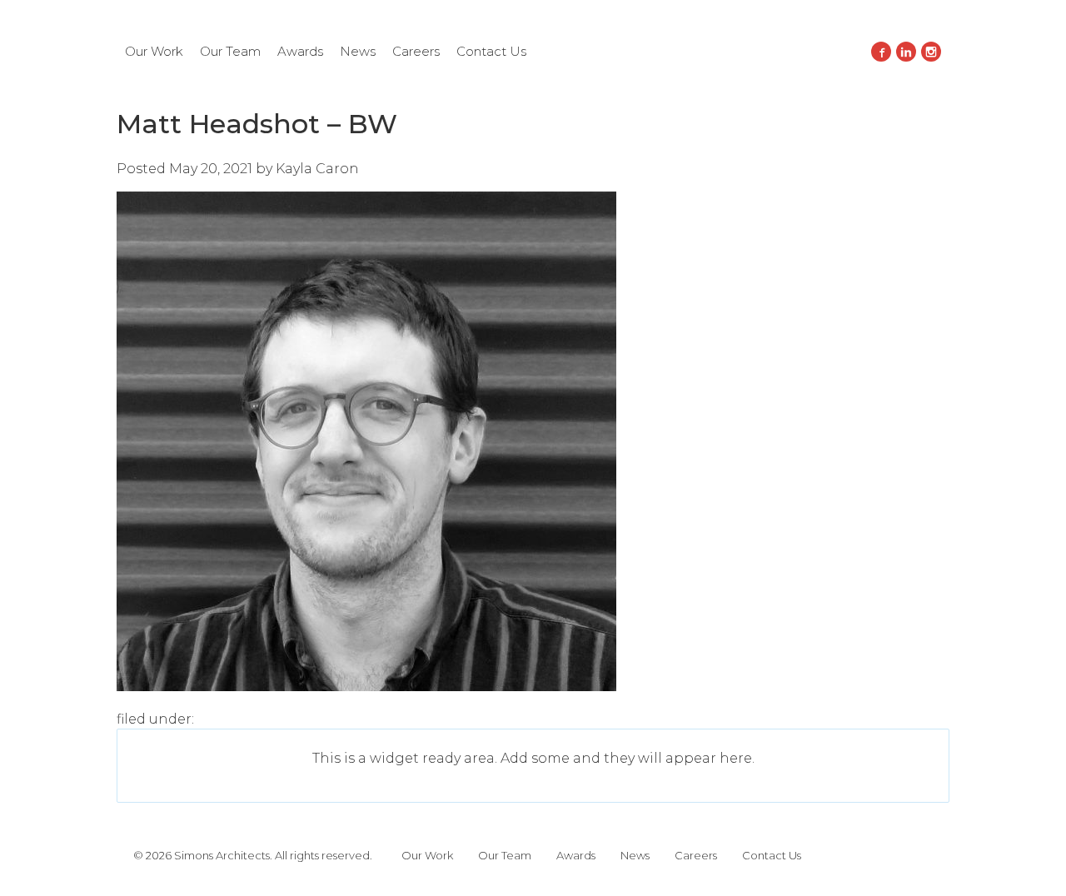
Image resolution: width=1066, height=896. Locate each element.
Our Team (230, 51)
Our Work (154, 51)
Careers (416, 51)
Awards (300, 51)
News (358, 51)
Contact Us (491, 51)
